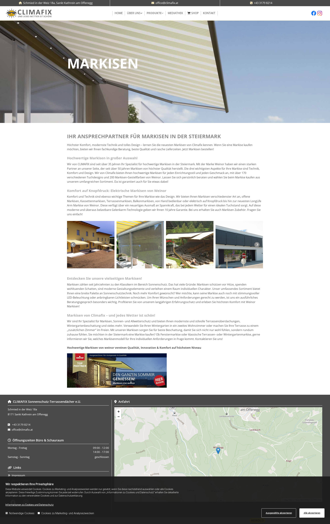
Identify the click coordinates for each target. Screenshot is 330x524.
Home (119, 13)
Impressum (18, 475)
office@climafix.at (167, 3)
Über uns (133, 13)
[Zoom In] (118, 411)
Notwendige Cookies (21, 513)
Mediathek (175, 13)
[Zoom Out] (118, 416)
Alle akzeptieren (312, 513)
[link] (135, 13)
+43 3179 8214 (263, 3)
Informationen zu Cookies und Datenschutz (30, 504)
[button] (218, 450)
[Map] (218, 454)
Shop (195, 13)
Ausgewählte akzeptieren (279, 513)
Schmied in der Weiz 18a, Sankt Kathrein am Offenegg (58, 3)
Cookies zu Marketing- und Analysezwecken (67, 513)
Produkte (154, 13)
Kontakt (209, 13)
